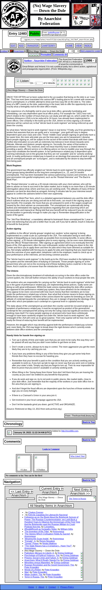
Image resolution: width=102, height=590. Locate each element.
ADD (21, 45)
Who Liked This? (77, 456)
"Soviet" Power (31, 543)
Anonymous (58, 531)
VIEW (78, 45)
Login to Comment (51, 449)
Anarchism (19, 51)
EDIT (13, 45)
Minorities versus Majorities (37, 562)
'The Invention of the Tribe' (36, 531)
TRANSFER (33, 45)
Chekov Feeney (35, 512)
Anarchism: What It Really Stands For (42, 560)
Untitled (4, 51)
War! (26, 572)
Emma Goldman (65, 553)
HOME (69, 45)
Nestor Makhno (49, 543)
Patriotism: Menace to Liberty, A (39, 553)
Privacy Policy (67, 587)
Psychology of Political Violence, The (42, 555)
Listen (24, 81)
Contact (52, 587)
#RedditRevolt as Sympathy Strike (40, 529)
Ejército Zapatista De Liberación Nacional (48, 515)
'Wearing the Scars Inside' (36, 539)
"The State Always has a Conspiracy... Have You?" (48, 546)
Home (31, 587)
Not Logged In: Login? (91, 51)
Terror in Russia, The (34, 577)
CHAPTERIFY (49, 45)
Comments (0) (60, 54)
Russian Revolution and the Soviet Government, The (49, 565)
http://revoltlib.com (69, 431)
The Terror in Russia (77, 499)
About (41, 587)
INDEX (88, 45)
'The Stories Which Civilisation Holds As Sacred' (47, 534)
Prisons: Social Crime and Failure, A (41, 558)
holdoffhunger (54, 32)
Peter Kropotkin (31, 567)
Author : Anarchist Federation (40, 60)
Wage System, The (33, 574)
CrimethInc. (49, 527)
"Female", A (30, 541)
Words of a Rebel (32, 570)
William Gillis (67, 529)
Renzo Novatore (47, 541)
